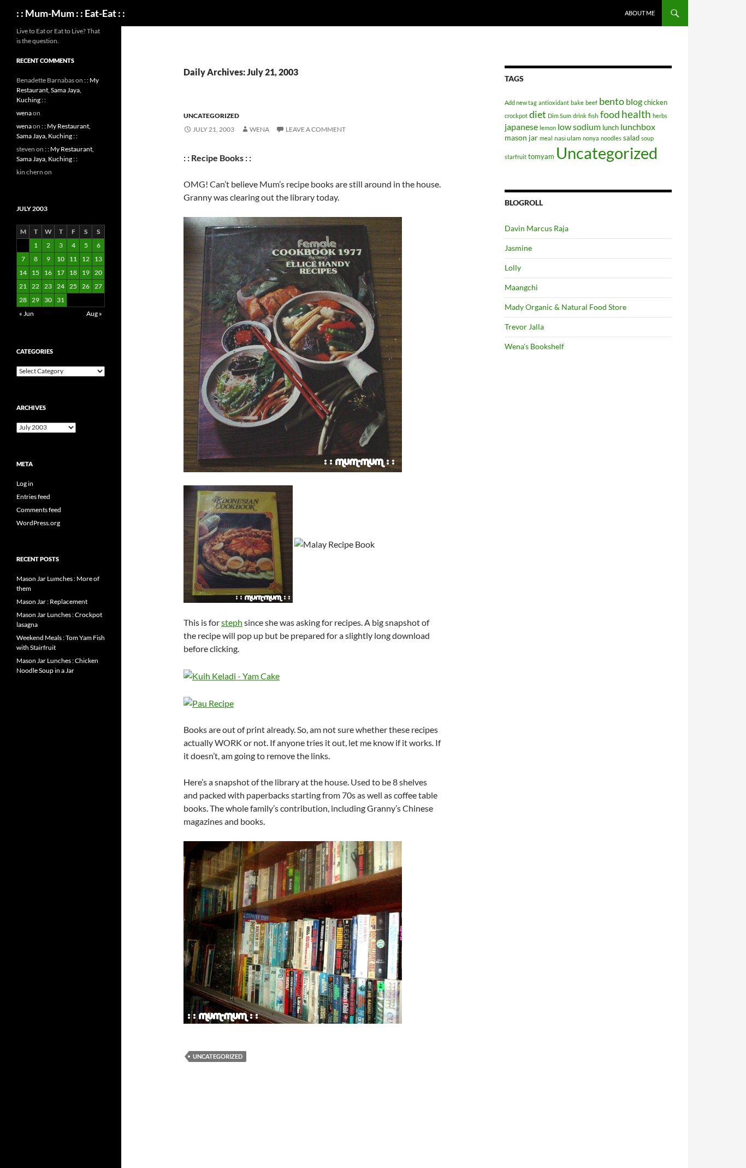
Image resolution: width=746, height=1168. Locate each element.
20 (98, 272)
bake (577, 102)
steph (231, 622)
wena (259, 129)
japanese (521, 126)
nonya (591, 138)
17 (60, 272)
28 (23, 300)
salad (631, 137)
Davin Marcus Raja (537, 228)
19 (86, 272)
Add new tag (521, 102)
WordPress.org (38, 523)
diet (537, 114)
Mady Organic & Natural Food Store (565, 307)
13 (98, 259)
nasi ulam (567, 138)
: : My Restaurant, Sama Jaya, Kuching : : (57, 90)
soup (647, 138)
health (636, 114)
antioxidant (553, 102)
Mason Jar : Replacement (51, 601)
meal (546, 138)
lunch (610, 127)
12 (86, 259)
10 (60, 259)
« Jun (26, 313)
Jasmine (518, 248)
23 (48, 286)
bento (611, 101)
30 (48, 300)
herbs (660, 115)
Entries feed (33, 496)
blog (634, 101)
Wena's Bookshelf (534, 346)
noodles (611, 138)
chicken (655, 102)
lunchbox (637, 126)
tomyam (541, 156)
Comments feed (38, 510)
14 (23, 272)
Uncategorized (211, 115)
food (610, 114)
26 (86, 286)
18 (73, 272)
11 (73, 259)
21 (23, 286)
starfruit (515, 156)
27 (98, 286)
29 (35, 300)
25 (73, 286)
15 (35, 272)
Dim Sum (559, 115)
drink (580, 115)
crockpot (516, 115)
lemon (548, 127)
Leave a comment (316, 129)
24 (60, 286)
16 (48, 272)
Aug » (94, 313)
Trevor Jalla (524, 326)
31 (60, 300)
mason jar (521, 137)
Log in (24, 483)
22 (35, 286)
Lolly (513, 267)
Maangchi (521, 287)
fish (593, 115)
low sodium (579, 126)
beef (591, 102)
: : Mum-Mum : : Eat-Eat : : (70, 13)
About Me (640, 12)
